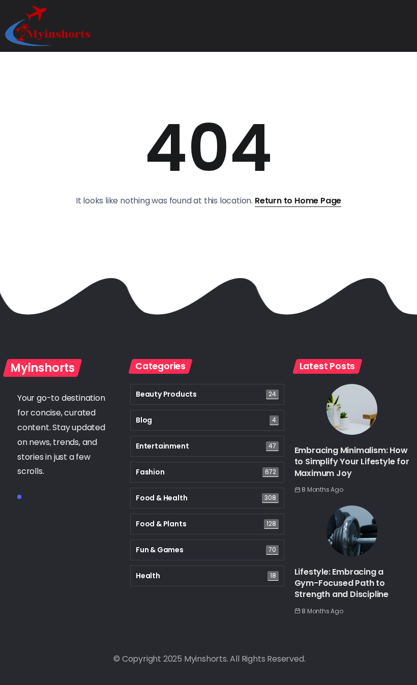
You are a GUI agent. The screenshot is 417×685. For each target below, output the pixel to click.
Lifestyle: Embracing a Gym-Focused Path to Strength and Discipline (341, 583)
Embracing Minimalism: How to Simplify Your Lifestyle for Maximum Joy (351, 461)
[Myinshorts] (48, 25)
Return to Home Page (298, 200)
